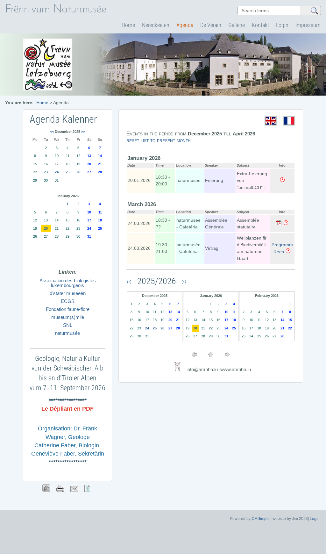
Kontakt (260, 25)
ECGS (67, 301)
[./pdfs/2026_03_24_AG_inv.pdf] (279, 223)
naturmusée (67, 333)
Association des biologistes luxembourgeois (67, 283)
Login (282, 25)
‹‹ (130, 281)
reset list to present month (158, 140)
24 (147, 328)
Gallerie (236, 25)
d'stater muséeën (68, 293)
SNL (67, 325)
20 (195, 328)
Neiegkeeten (155, 25)
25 (155, 328)
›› (183, 281)
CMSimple (261, 518)
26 (162, 328)
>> (83, 131)
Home (128, 25)
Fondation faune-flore (67, 309)
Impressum (308, 25)
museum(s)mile (67, 317)
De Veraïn (210, 25)
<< (52, 131)
